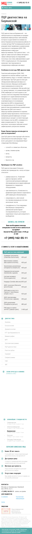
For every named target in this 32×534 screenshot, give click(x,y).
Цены (3, 502)
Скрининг (8, 354)
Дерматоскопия (10, 329)
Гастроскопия (9, 325)
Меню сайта (8, 8)
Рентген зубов (9, 350)
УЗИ (6, 361)
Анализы (7, 322)
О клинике (4, 497)
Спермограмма (10, 357)
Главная (3, 13)
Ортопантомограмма (12, 343)
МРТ (6, 340)
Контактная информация (20, 497)
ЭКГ (6, 364)
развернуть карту (11, 373)
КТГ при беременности (12, 333)
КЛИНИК (6, 3)
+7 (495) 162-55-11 (23, 3)
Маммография (9, 336)
